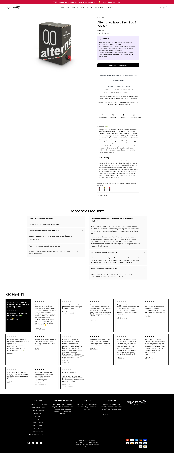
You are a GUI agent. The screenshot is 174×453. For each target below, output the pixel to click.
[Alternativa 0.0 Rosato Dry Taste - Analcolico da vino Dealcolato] (110, 189)
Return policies (38, 431)
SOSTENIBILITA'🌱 (102, 126)
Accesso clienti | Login (37, 408)
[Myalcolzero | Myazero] (12, 7)
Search (37, 416)
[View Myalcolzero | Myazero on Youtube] (41, 443)
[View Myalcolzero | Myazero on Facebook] (37, 443)
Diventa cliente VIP (37, 411)
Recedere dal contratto (37, 434)
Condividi (103, 195)
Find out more (38, 422)
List (38, 419)
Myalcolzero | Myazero (89, 440)
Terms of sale (37, 428)
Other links (38, 401)
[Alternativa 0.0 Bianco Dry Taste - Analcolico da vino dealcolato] (104, 189)
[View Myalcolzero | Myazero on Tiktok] (32, 443)
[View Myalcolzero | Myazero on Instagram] (28, 443)
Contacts (37, 414)
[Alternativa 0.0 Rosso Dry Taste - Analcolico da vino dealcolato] (99, 189)
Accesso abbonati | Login (38, 405)
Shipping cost (38, 425)
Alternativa (100, 17)
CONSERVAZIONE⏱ (103, 158)
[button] (67, 7)
